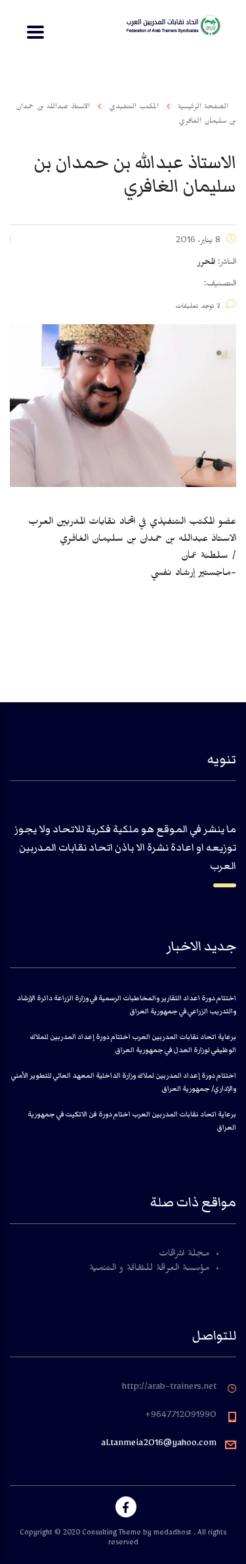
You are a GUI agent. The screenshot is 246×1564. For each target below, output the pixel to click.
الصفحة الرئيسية (203, 107)
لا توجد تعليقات (197, 307)
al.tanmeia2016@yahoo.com (158, 1444)
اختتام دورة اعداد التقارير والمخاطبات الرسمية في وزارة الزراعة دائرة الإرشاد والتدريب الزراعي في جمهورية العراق (126, 1004)
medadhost (174, 1534)
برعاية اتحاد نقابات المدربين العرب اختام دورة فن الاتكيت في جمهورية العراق (132, 1121)
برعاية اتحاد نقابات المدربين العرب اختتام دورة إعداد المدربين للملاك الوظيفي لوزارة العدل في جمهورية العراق (133, 1043)
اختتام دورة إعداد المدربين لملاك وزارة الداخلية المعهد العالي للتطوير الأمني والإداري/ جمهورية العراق (123, 1082)
